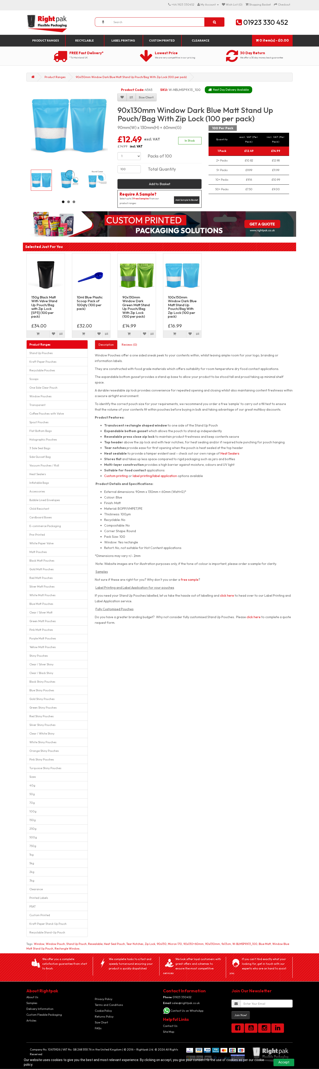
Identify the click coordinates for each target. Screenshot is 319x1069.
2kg (31, 872)
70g (32, 802)
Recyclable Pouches (42, 370)
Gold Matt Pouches (41, 569)
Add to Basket (159, 184)
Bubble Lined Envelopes (44, 500)
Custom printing (116, 476)
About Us (32, 997)
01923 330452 (177, 997)
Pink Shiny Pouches (41, 759)
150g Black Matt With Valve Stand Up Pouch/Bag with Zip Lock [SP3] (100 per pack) (44, 307)
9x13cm (226, 944)
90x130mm (212, 944)
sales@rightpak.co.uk (181, 1003)
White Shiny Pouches (43, 742)
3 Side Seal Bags (39, 448)
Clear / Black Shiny (41, 673)
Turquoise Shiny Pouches (45, 768)
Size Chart (101, 1022)
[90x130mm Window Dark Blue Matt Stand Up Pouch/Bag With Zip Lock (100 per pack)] (69, 125)
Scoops (34, 379)
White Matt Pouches (42, 595)
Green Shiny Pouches (43, 707)
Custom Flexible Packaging (44, 1014)
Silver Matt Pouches (42, 586)
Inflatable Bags (39, 482)
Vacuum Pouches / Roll (44, 465)
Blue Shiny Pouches (41, 690)
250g (32, 828)
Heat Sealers (37, 474)
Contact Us (170, 1026)
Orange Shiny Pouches (44, 751)
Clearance (200, 40)
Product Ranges (45, 40)
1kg (31, 854)
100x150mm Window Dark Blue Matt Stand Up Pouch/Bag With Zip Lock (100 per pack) (182, 307)
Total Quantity (162, 169)
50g (32, 794)
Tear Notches (134, 944)
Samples (31, 1003)
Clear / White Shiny (41, 733)
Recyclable (84, 40)
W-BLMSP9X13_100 (244, 944)
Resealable (95, 944)
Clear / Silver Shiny (41, 664)
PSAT (32, 906)
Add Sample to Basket (186, 199)
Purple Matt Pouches (42, 638)
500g (33, 837)
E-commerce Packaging (45, 526)
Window (39, 944)
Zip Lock (150, 944)
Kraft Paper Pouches (43, 361)
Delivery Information (39, 1009)
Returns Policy (104, 1016)
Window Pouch (55, 944)
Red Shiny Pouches (41, 716)
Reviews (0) (129, 344)
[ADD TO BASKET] (38, 334)
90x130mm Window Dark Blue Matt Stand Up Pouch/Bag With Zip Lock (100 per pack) (131, 77)
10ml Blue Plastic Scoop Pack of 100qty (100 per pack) (90, 303)
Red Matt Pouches (41, 578)
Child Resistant (39, 508)
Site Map (168, 1031)
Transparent (37, 405)
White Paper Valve (41, 543)
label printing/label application (155, 476)
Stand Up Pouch (76, 944)
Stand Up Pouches (41, 353)
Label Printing (123, 40)
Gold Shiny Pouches (42, 699)
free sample (189, 580)
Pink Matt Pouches (41, 629)
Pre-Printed (37, 534)
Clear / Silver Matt (41, 612)
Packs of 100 (160, 156)
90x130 (162, 944)
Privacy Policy (103, 999)
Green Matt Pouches (42, 621)
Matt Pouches (38, 552)
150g (32, 820)
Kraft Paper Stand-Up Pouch (48, 924)
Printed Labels (38, 898)
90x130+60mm (193, 944)
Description (106, 344)
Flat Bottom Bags (40, 431)
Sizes (32, 776)
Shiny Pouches (38, 655)
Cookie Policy (103, 1010)
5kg (31, 863)
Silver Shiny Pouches (42, 725)
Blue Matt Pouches (41, 604)
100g (32, 811)
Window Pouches (40, 396)
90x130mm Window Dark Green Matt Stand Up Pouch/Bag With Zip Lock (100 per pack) (136, 307)
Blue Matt (265, 944)
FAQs (98, 1028)
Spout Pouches (39, 422)
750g (32, 846)
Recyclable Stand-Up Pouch (47, 932)
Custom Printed (162, 40)
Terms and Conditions (109, 1005)
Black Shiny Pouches (42, 681)
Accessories (37, 491)
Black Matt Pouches (41, 560)
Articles (31, 1020)
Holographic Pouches (43, 439)
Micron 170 (175, 944)
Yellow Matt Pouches (42, 647)
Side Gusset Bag (40, 457)
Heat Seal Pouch (114, 944)
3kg (31, 880)
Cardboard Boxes (40, 517)
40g (32, 785)
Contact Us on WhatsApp (186, 1010)
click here (227, 595)
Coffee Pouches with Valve (46, 413)
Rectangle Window (67, 948)
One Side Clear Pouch (43, 387)
